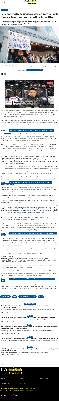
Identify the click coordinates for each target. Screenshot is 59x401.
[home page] (29, 371)
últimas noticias (5, 296)
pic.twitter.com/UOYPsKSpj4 (36, 212)
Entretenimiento (30, 304)
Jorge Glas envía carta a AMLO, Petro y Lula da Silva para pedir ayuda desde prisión (28, 279)
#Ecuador (16, 207)
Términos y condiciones (29, 388)
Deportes (30, 315)
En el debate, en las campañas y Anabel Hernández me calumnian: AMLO (31, 130)
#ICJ (49, 207)
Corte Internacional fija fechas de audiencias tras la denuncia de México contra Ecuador (29, 234)
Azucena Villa (14, 312)
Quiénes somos (4, 388)
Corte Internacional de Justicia (27, 296)
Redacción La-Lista (15, 333)
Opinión (22, 383)
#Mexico (38, 207)
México (30, 324)
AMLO (14, 296)
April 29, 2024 (57, 209)
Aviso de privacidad (18, 388)
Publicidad (10, 388)
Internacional (4, 10)
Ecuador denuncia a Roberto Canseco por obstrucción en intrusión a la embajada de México (26, 183)
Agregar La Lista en (33, 70)
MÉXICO (41, 296)
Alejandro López (14, 344)
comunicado (7, 134)
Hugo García (13, 321)
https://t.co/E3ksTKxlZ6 (20, 212)
